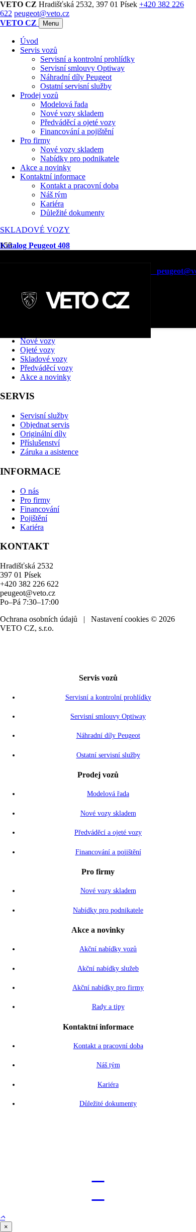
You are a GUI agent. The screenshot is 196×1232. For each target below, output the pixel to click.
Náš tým (53, 194)
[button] (2, 1216)
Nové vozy (37, 341)
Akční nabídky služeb (108, 968)
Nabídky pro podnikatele (79, 158)
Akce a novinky (45, 167)
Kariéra (52, 203)
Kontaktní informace (52, 176)
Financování (39, 509)
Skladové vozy (43, 359)
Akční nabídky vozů (108, 949)
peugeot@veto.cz (41, 13)
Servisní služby (44, 415)
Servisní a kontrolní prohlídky (87, 59)
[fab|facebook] (98, 1193)
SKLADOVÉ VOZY (35, 230)
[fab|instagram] (98, 1174)
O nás (29, 491)
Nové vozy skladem (72, 113)
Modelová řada (64, 104)
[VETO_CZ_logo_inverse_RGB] (75, 335)
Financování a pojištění (77, 131)
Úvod (29, 41)
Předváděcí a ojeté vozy (78, 122)
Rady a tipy (108, 1007)
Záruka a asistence (49, 451)
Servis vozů (38, 50)
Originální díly (43, 433)
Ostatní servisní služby (76, 86)
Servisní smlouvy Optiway (82, 68)
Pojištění (33, 518)
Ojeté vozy (37, 350)
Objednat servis (44, 424)
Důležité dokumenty (72, 212)
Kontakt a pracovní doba (79, 185)
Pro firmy (35, 140)
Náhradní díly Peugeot (76, 77)
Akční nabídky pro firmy (108, 987)
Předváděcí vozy (46, 368)
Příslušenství (40, 442)
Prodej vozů (39, 95)
